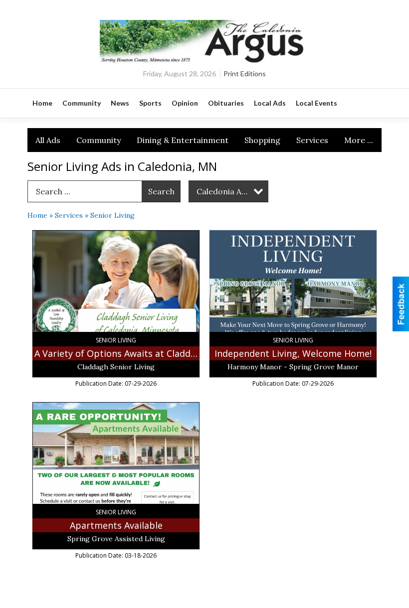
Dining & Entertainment (182, 140)
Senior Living (112, 215)
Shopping (262, 140)
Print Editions (244, 73)
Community (98, 140)
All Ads (47, 140)
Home (37, 215)
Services (312, 140)
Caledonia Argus (228, 191)
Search (161, 191)
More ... (358, 140)
